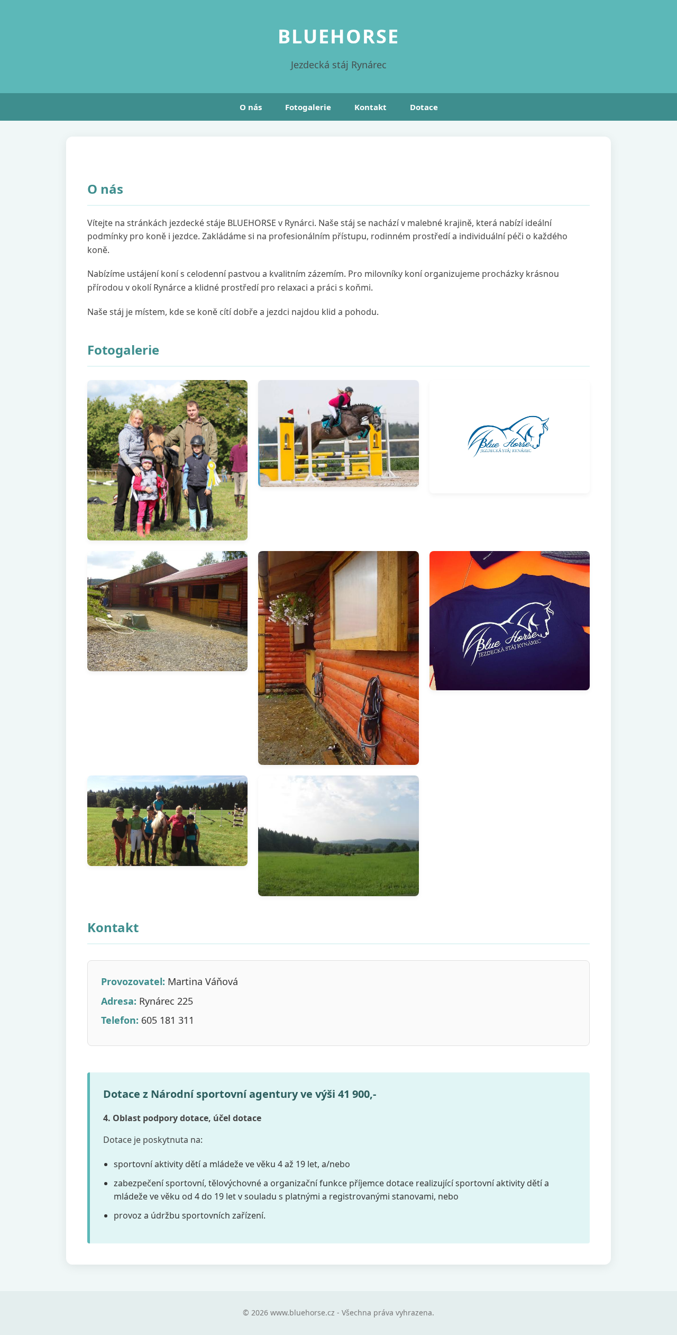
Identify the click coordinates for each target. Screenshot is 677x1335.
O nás (251, 107)
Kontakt (370, 107)
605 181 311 (167, 1020)
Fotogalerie (308, 107)
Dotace (424, 107)
